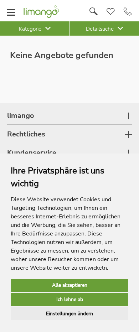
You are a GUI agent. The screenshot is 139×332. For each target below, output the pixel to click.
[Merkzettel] (111, 11)
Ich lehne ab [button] (69, 299)
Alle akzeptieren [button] (69, 285)
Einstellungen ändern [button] (69, 313)
